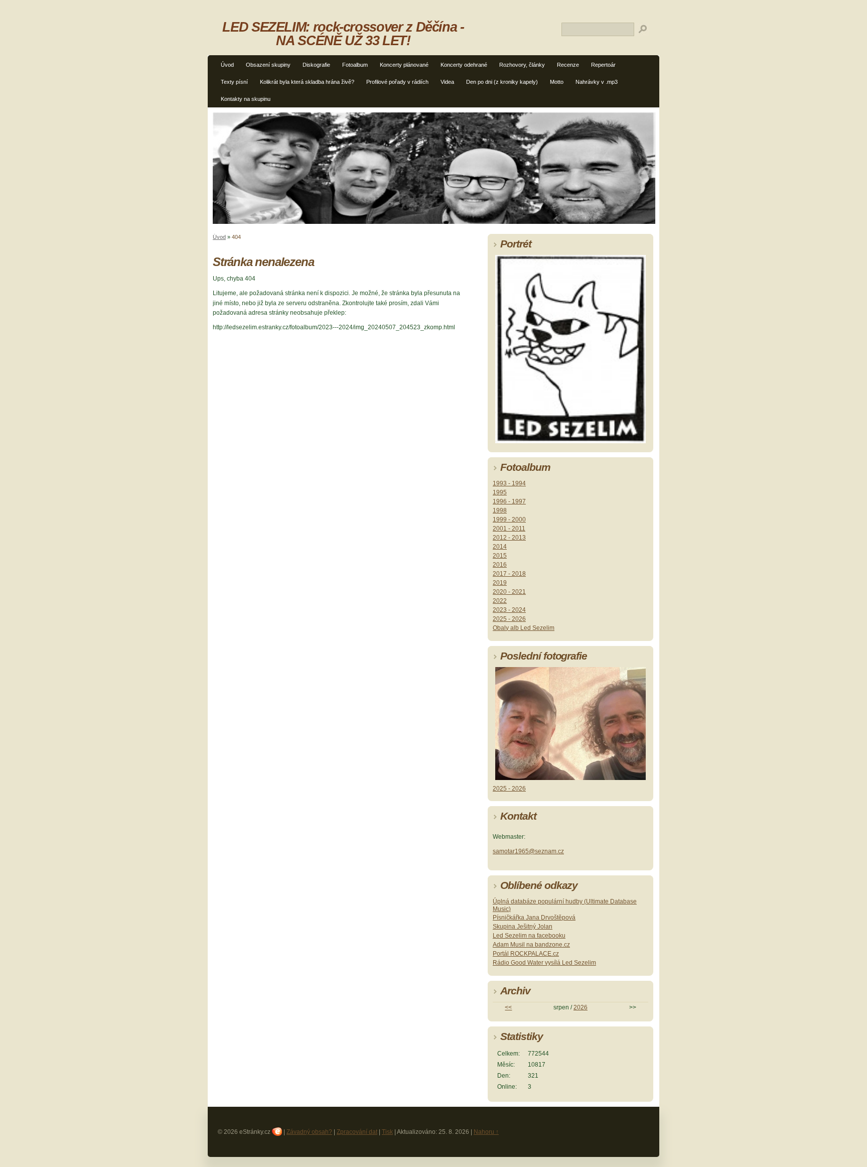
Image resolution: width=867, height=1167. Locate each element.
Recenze (568, 65)
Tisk (387, 1131)
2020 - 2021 (509, 591)
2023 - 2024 (509, 609)
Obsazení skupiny (268, 65)
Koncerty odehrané (464, 65)
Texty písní (234, 82)
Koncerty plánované (404, 65)
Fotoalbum (355, 65)
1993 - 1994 (509, 483)
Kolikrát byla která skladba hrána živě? (307, 82)
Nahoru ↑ (486, 1131)
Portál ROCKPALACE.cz (526, 953)
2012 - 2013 (509, 537)
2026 (580, 1007)
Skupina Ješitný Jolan (522, 926)
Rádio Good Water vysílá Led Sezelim (544, 962)
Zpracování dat (357, 1131)
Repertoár (603, 65)
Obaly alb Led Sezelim (523, 627)
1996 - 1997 (509, 501)
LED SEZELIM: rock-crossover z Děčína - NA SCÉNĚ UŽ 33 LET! (343, 33)
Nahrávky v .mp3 (596, 82)
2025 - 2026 (509, 618)
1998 (500, 510)
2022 (500, 600)
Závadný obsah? (309, 1131)
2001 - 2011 (509, 528)
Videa (447, 82)
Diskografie (316, 65)
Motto (556, 82)
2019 (500, 582)
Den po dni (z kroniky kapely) (502, 82)
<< (508, 1007)
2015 (500, 555)
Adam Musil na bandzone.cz (531, 944)
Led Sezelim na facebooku (529, 935)
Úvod (227, 65)
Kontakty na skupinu (245, 99)
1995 (500, 492)
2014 (500, 546)
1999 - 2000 (509, 519)
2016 (500, 564)
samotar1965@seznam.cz (528, 851)
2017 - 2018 (509, 573)
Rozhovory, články (522, 65)
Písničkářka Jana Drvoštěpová (534, 917)
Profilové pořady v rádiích (397, 82)
